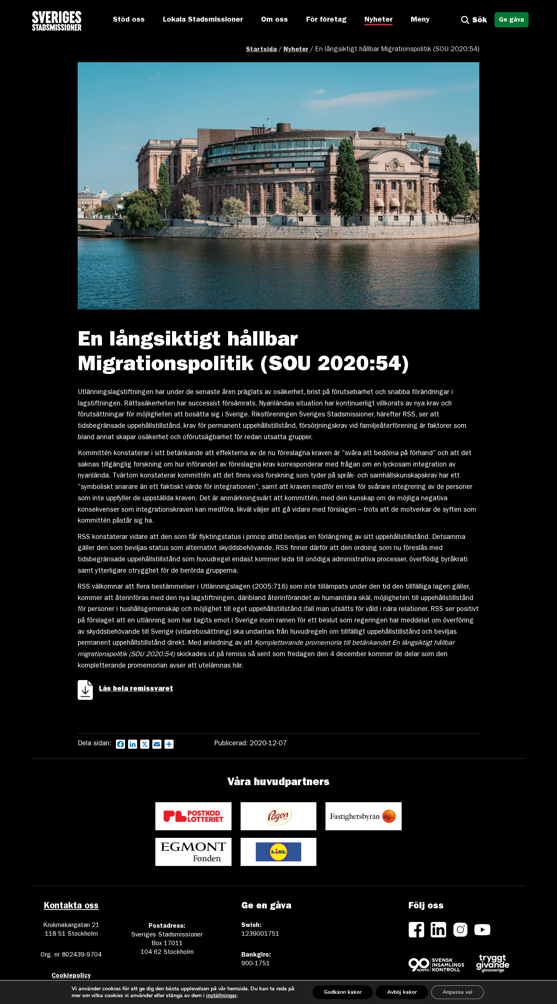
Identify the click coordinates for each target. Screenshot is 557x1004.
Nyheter (379, 20)
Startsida (261, 50)
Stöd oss (129, 20)
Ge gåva (511, 20)
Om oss (274, 20)
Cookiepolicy (71, 976)
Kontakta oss (71, 906)
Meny (420, 20)
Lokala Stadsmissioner (203, 20)
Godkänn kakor (342, 992)
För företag (326, 20)
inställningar (221, 995)
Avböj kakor (402, 992)
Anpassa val (458, 992)
